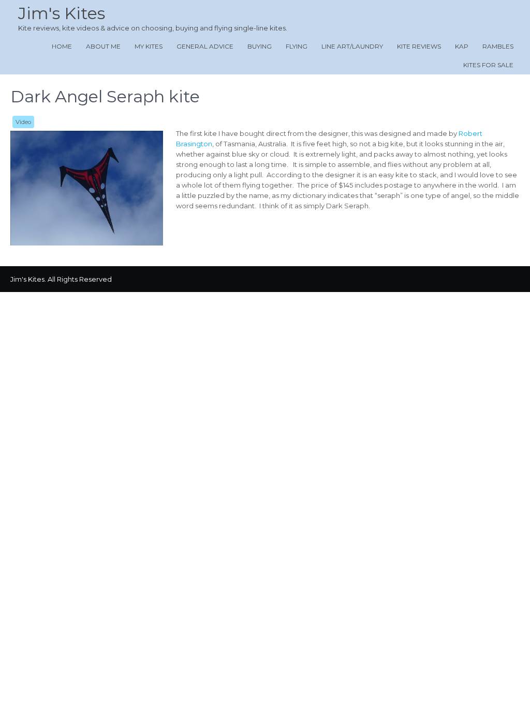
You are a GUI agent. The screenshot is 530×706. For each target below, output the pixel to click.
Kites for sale (488, 65)
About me (103, 46)
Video (23, 122)
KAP (461, 46)
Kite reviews (419, 46)
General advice (204, 46)
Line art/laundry (352, 46)
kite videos (80, 28)
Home (62, 46)
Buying (259, 46)
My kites (149, 46)
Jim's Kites (61, 13)
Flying (296, 46)
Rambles (497, 46)
